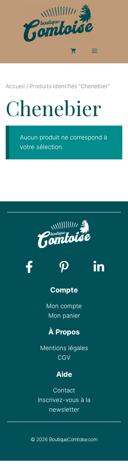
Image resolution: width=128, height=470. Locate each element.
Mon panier (64, 315)
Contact (64, 390)
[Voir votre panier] (73, 51)
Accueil (15, 86)
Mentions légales (64, 348)
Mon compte (64, 306)
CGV (64, 357)
